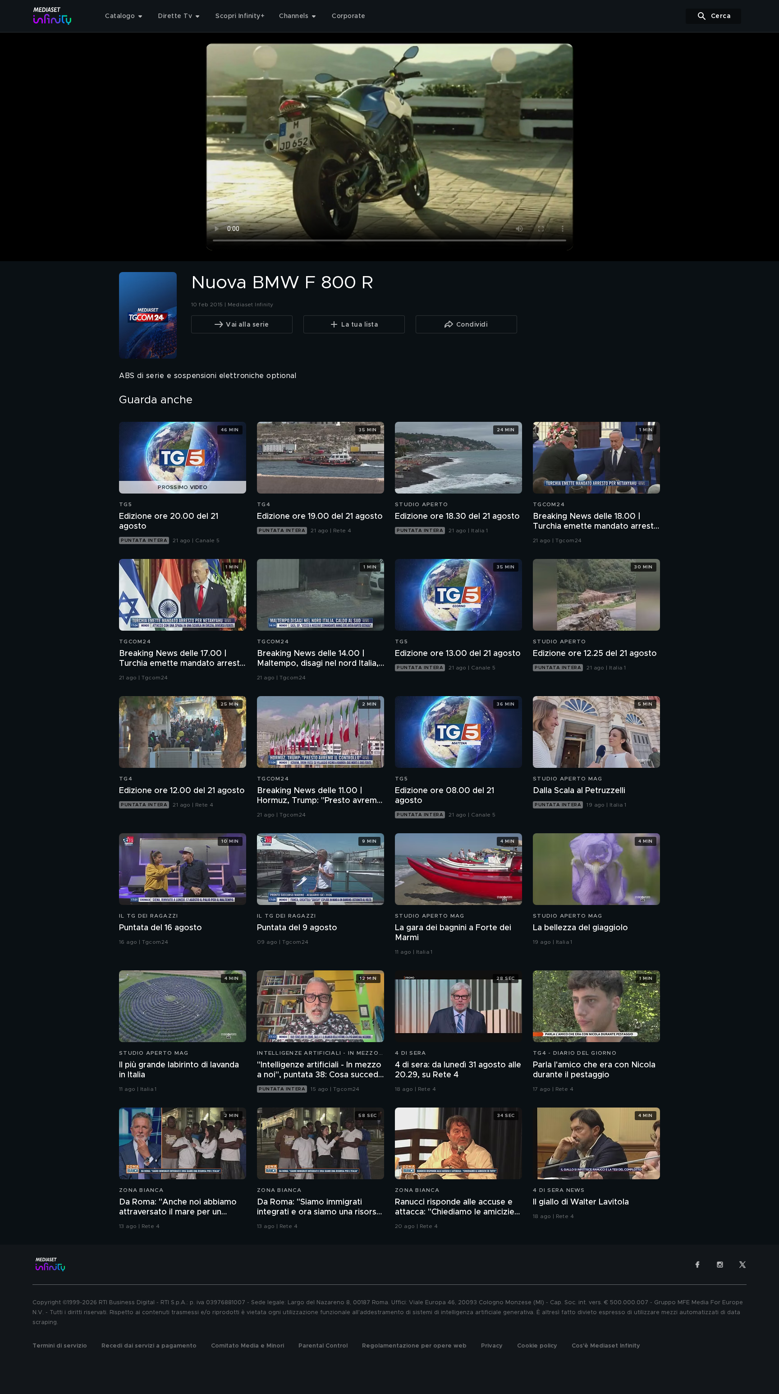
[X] (742, 1264)
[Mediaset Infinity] (52, 16)
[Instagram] (720, 1264)
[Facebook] (697, 1264)
